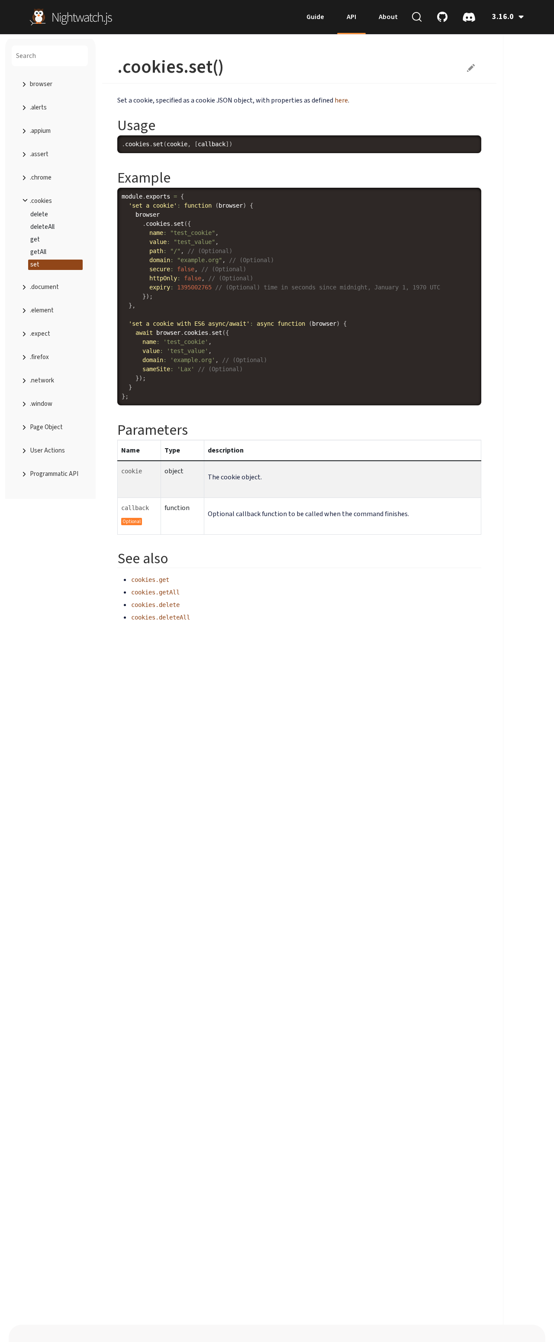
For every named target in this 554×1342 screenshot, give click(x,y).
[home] (71, 16)
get (35, 239)
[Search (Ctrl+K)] (417, 17)
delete (39, 214)
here (341, 100)
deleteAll (42, 226)
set (34, 264)
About (388, 17)
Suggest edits (471, 68)
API (351, 17)
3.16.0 (503, 16)
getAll (38, 252)
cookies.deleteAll (160, 617)
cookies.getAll (155, 592)
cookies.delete (155, 604)
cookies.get (150, 579)
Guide (315, 17)
